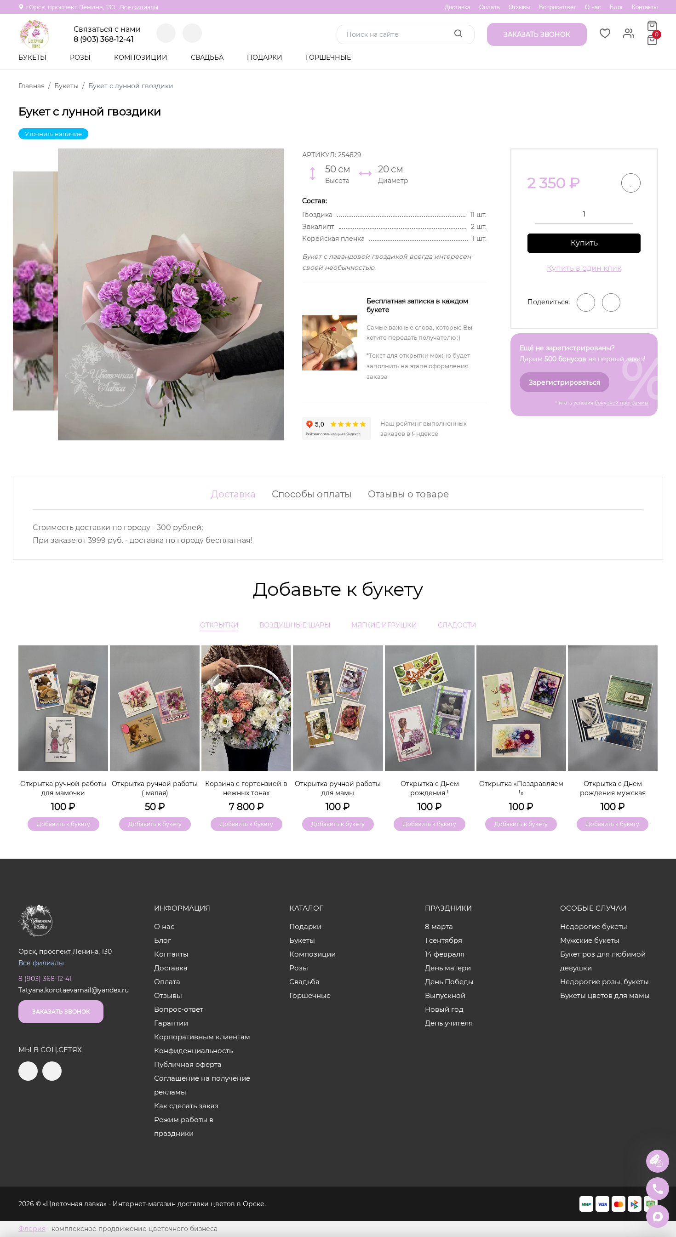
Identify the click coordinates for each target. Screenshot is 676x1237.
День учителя (449, 1023)
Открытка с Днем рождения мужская (613, 788)
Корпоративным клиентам (202, 1036)
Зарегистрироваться (564, 382)
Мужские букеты (589, 940)
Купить (584, 243)
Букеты (33, 57)
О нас (593, 7)
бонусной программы (621, 403)
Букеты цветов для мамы (605, 995)
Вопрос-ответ (557, 7)
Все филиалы (139, 7)
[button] (646, 723)
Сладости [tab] (457, 625)
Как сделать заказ (186, 1105)
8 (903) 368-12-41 (104, 39)
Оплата (489, 7)
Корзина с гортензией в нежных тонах (246, 788)
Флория (32, 1229)
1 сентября (443, 940)
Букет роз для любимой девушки (603, 961)
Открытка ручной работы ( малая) (155, 788)
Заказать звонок (61, 1011)
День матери (448, 967)
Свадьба (208, 57)
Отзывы (519, 7)
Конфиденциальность (193, 1050)
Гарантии (171, 1023)
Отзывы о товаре (408, 494)
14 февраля (444, 954)
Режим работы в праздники (183, 1126)
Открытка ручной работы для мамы (338, 788)
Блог (616, 7)
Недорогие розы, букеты (604, 981)
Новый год (444, 1009)
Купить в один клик (584, 268)
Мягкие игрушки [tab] (384, 625)
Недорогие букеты (593, 926)
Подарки (265, 57)
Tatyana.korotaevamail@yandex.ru (73, 990)
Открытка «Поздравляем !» (521, 788)
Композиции (141, 57)
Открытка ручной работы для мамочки (63, 788)
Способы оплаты (312, 494)
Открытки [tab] (219, 625)
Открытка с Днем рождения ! (430, 788)
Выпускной (445, 995)
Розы (81, 57)
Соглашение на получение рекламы (202, 1085)
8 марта (439, 926)
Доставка (457, 7)
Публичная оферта (188, 1064)
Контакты (645, 7)
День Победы (449, 981)
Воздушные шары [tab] (295, 625)
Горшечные (328, 57)
